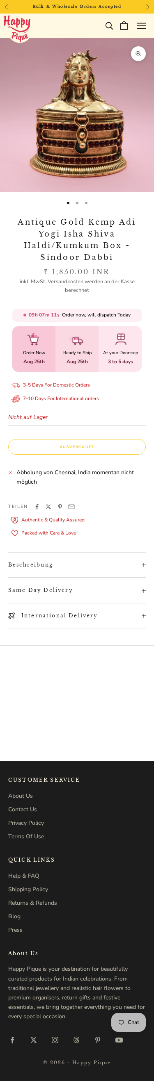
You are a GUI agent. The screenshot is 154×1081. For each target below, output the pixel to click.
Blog (14, 916)
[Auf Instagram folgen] (55, 1040)
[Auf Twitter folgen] (34, 1040)
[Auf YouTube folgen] (119, 1040)
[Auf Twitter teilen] (48, 506)
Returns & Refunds (32, 903)
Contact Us (22, 809)
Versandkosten (65, 281)
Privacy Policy (26, 823)
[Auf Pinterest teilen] (60, 506)
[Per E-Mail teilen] (71, 506)
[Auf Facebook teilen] (37, 506)
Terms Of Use (26, 836)
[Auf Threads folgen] (76, 1040)
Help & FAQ (23, 876)
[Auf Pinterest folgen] (98, 1040)
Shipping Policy (28, 889)
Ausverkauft (77, 446)
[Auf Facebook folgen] (12, 1040)
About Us (20, 796)
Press (15, 930)
